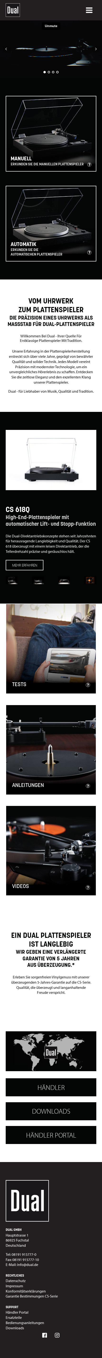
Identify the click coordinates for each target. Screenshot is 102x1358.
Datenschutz (16, 1280)
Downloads (51, 1111)
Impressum (14, 1286)
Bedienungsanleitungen (25, 1322)
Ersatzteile (14, 1317)
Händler (51, 1087)
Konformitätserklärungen (26, 1291)
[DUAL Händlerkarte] (51, 1051)
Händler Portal (51, 1135)
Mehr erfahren (24, 565)
